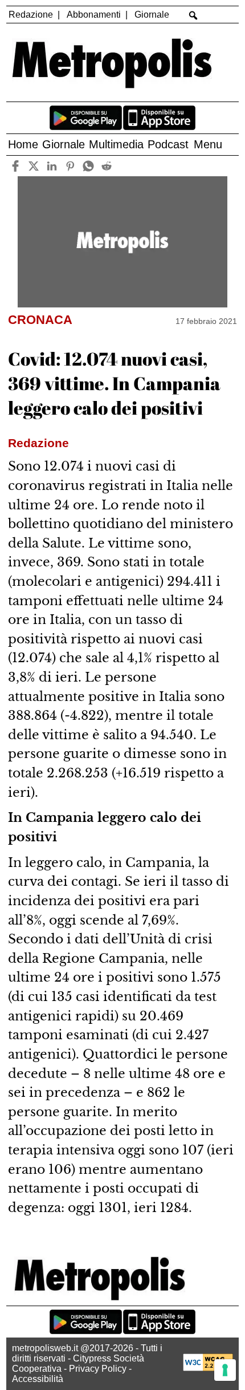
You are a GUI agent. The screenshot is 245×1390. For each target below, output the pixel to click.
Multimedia (116, 144)
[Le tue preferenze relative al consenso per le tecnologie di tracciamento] (225, 1370)
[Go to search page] (193, 15)
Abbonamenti (94, 14)
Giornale (151, 14)
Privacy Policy (97, 1368)
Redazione (31, 14)
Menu (208, 144)
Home (23, 144)
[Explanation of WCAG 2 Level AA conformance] (208, 1368)
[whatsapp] (88, 165)
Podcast (168, 144)
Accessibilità (37, 1379)
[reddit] (106, 165)
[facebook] (15, 165)
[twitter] (33, 165)
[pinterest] (70, 165)
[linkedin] (51, 165)
